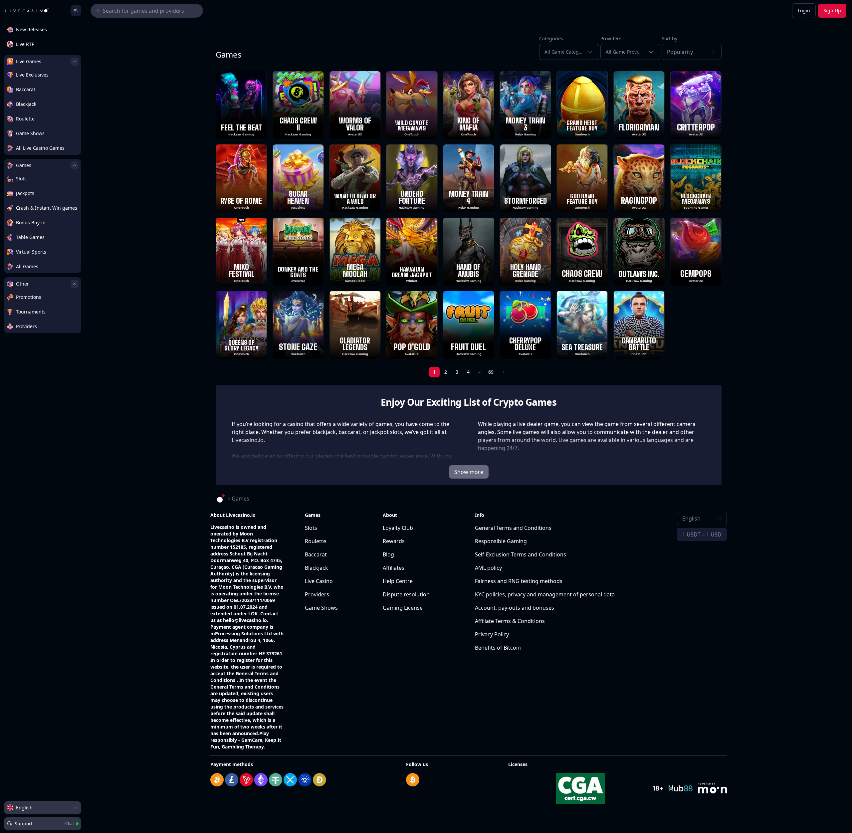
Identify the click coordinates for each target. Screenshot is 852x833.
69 (491, 372)
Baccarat (316, 554)
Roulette (315, 541)
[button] (692, 52)
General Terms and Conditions (513, 527)
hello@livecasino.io (245, 620)
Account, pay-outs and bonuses (514, 607)
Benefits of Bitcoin (498, 647)
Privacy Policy (492, 634)
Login (804, 10)
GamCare (251, 740)
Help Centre (398, 581)
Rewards (394, 541)
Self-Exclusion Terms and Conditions (520, 554)
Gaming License (403, 607)
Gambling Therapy (243, 746)
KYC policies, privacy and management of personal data (545, 594)
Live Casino (319, 581)
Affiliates (393, 567)
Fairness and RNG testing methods (518, 581)
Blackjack (316, 567)
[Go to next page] (502, 372)
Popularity (680, 52)
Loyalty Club (398, 527)
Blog (388, 554)
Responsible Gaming (501, 541)
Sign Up (832, 10)
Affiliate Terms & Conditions (510, 621)
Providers (317, 594)
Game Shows (321, 607)
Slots (311, 527)
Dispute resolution (406, 594)
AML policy (488, 567)
